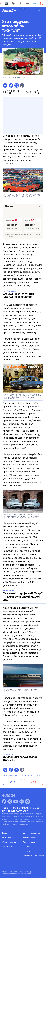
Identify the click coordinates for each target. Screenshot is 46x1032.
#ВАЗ (23, 775)
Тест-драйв (6, 837)
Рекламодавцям (29, 837)
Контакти (26, 851)
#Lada (31, 775)
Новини (5, 833)
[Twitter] (9, 801)
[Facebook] (4, 801)
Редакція (26, 847)
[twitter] (16, 85)
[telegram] (5, 85)
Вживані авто (7, 847)
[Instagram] (27, 801)
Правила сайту (29, 842)
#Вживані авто (11, 775)
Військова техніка (9, 842)
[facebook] (11, 85)
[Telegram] (21, 801)
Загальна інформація (31, 833)
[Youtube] (15, 801)
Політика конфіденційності (33, 856)
